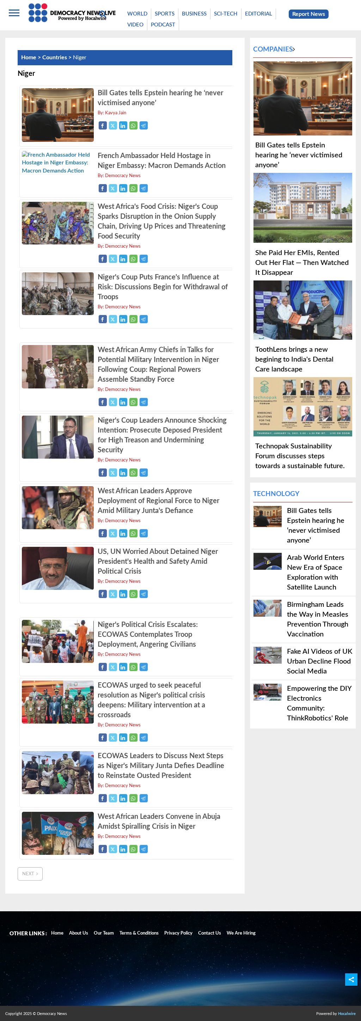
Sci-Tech (226, 14)
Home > (31, 57)
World (137, 14)
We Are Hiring (241, 933)
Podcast (163, 25)
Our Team (104, 933)
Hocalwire (347, 1014)
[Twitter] (113, 125)
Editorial (258, 14)
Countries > (57, 57)
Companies (273, 49)
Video (135, 25)
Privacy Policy (178, 933)
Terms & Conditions (139, 933)
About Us (78, 933)
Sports (165, 14)
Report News (308, 14)
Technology (276, 494)
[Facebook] (103, 125)
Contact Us (209, 933)
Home (57, 933)
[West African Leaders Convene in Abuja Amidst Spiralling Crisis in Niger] (57, 853)
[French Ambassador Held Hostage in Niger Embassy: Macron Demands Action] (57, 171)
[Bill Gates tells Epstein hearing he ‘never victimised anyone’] (57, 140)
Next (29, 874)
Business (194, 14)
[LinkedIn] (123, 125)
